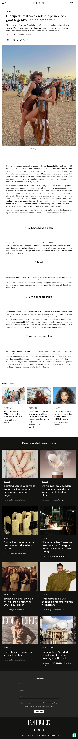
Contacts (30, 735)
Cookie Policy (53, 735)
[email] (7, 40)
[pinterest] (14, 40)
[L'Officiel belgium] (39, 2)
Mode (9, 11)
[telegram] (27, 40)
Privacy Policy (50, 706)
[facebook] (11, 40)
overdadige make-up (36, 179)
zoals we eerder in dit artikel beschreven (33, 367)
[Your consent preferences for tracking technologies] (74, 735)
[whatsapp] (24, 40)
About (21, 735)
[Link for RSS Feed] (43, 730)
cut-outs (51, 179)
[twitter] (20, 40)
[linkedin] (17, 40)
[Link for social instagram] (39, 731)
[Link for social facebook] (35, 731)
